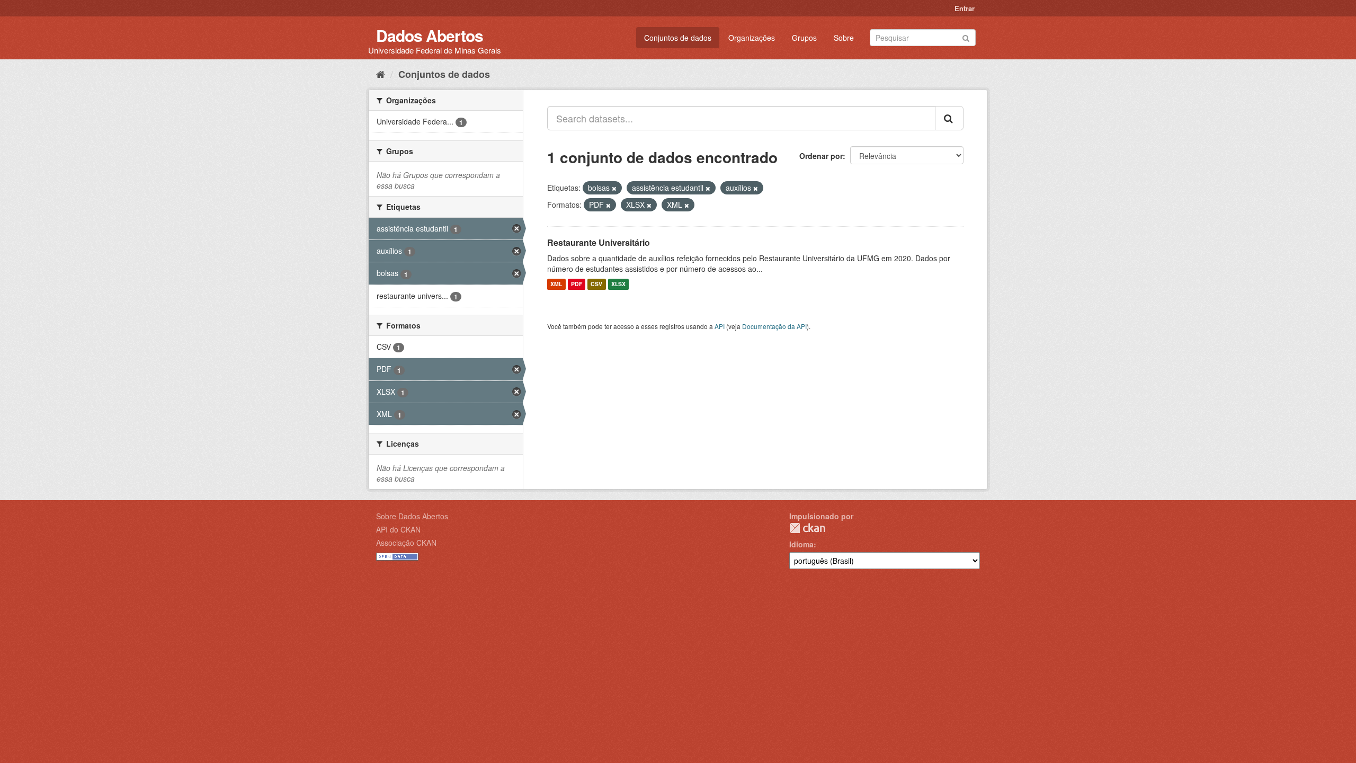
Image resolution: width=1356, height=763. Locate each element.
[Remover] (614, 188)
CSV (596, 284)
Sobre (844, 37)
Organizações (751, 37)
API (720, 326)
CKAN (807, 528)
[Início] (380, 74)
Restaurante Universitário (598, 242)
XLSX (618, 284)
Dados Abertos (429, 35)
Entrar (964, 8)
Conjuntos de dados (677, 37)
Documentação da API (774, 326)
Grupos (804, 37)
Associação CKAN (406, 542)
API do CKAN (398, 529)
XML (556, 284)
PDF (576, 284)
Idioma (801, 544)
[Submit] (965, 36)
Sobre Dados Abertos (412, 516)
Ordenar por (821, 155)
